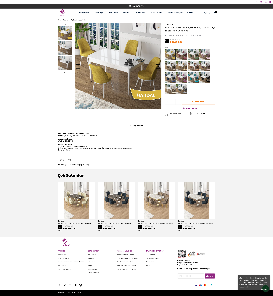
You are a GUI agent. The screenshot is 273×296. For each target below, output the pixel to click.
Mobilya (189, 12)
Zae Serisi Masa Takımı (125, 255)
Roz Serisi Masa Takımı (125, 262)
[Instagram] (64, 285)
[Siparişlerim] (210, 13)
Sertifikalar (62, 265)
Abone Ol (209, 276)
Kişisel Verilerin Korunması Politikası (71, 262)
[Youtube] (70, 285)
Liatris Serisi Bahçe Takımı (126, 269)
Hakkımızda (62, 255)
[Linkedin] (75, 285)
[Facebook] (59, 285)
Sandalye (99, 12)
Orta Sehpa (140, 12)
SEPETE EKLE (198, 101)
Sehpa (126, 12)
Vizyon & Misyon (64, 258)
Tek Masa (113, 12)
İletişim (149, 265)
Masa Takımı (83, 12)
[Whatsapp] (80, 285)
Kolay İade (150, 262)
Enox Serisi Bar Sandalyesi (126, 265)
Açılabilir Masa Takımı (79, 20)
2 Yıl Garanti (150, 255)
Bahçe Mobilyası (175, 12)
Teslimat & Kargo (152, 258)
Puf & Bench (156, 12)
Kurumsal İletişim (64, 269)
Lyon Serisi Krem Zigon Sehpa (128, 258)
